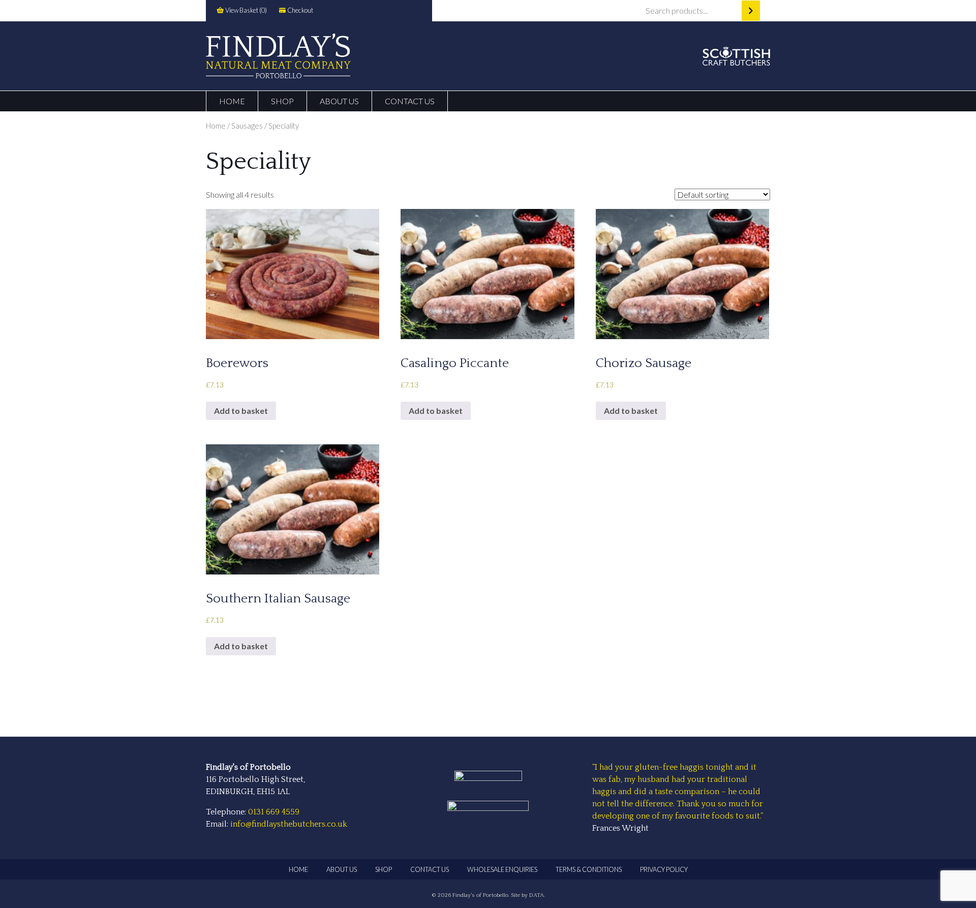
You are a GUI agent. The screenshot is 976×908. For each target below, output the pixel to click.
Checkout (299, 10)
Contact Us (410, 101)
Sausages (247, 125)
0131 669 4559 (273, 811)
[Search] (751, 11)
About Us (339, 101)
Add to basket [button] (241, 410)
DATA (536, 895)
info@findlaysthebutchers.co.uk (288, 824)
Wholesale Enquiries (502, 869)
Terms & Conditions (589, 869)
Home (232, 101)
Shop (282, 101)
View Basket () (245, 10)
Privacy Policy (664, 869)
